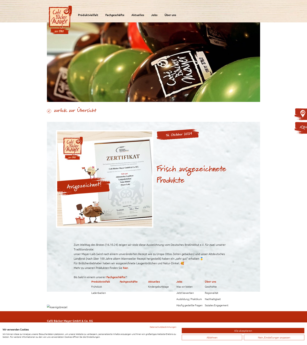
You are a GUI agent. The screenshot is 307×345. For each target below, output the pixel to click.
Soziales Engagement (216, 305)
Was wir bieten (184, 286)
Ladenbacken (98, 292)
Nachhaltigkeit (213, 299)
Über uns (170, 15)
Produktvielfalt (88, 15)
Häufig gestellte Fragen (189, 305)
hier (125, 268)
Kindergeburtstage (158, 286)
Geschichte (211, 286)
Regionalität (211, 292)
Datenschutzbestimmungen (163, 326)
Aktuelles (137, 15)
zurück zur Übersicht (75, 111)
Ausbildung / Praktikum (189, 299)
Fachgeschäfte (114, 15)
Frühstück (96, 286)
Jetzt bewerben (185, 292)
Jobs (154, 15)
